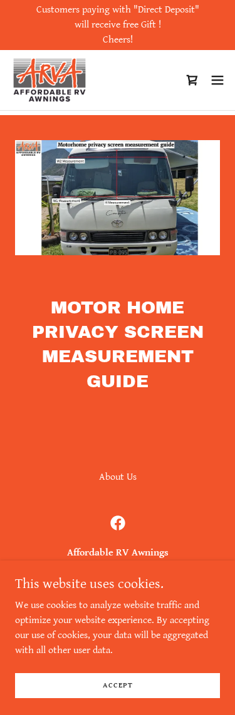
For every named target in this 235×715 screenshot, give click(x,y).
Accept (118, 685)
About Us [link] (118, 477)
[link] (49, 80)
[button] (217, 80)
